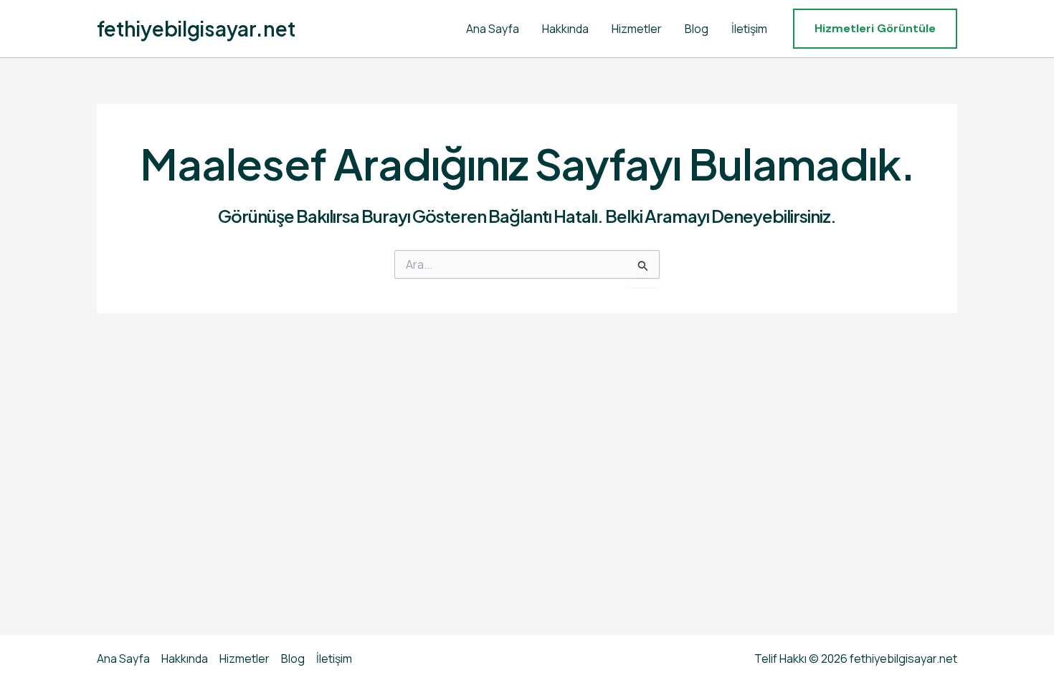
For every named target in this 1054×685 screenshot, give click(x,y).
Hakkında (565, 29)
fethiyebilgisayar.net (196, 28)
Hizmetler (637, 29)
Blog (696, 29)
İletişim (749, 29)
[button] (875, 29)
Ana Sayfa (492, 29)
